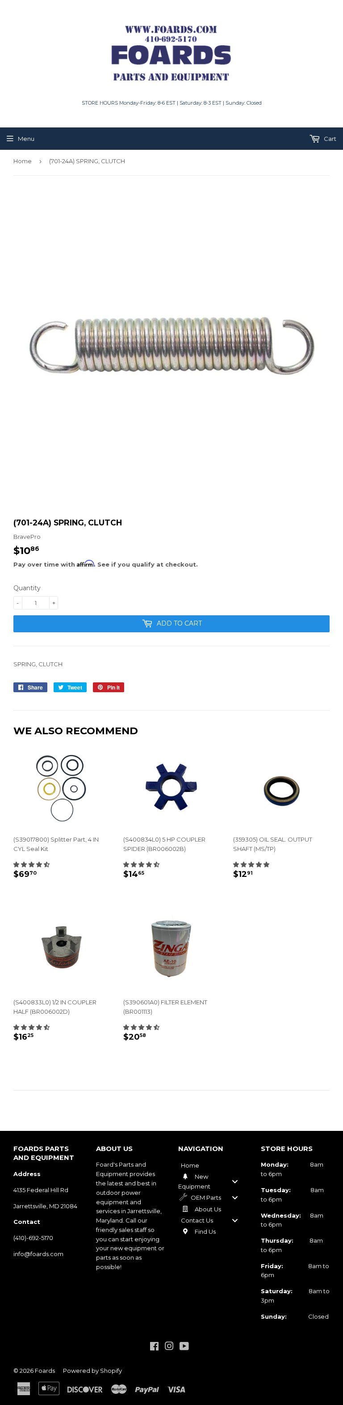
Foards (45, 1370)
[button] (31, 864)
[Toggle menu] (235, 1181)
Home (22, 161)
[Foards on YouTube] (184, 1347)
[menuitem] (212, 1165)
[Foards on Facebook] (154, 1347)
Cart (329, 138)
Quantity (27, 588)
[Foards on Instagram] (169, 1347)
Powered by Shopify (92, 1370)
